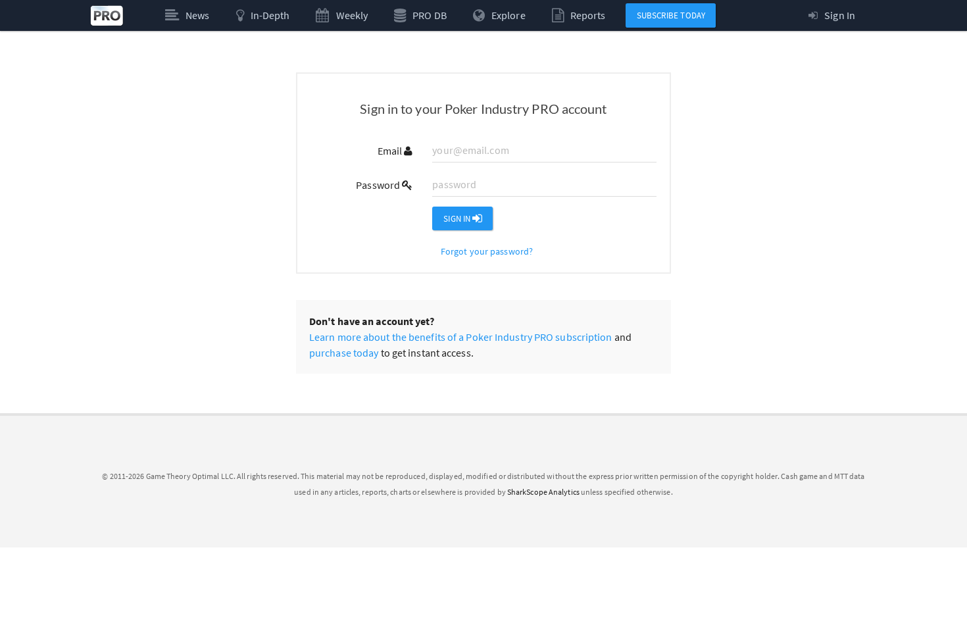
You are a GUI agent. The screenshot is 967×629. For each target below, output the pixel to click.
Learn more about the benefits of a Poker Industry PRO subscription (460, 336)
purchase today (343, 352)
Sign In (457, 218)
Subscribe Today (671, 15)
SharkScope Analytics (543, 492)
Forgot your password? (487, 251)
